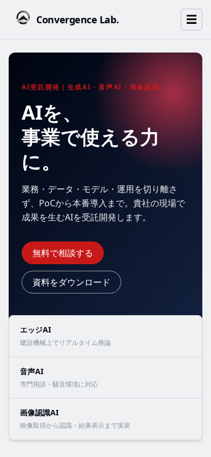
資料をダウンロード (71, 282)
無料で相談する (62, 253)
